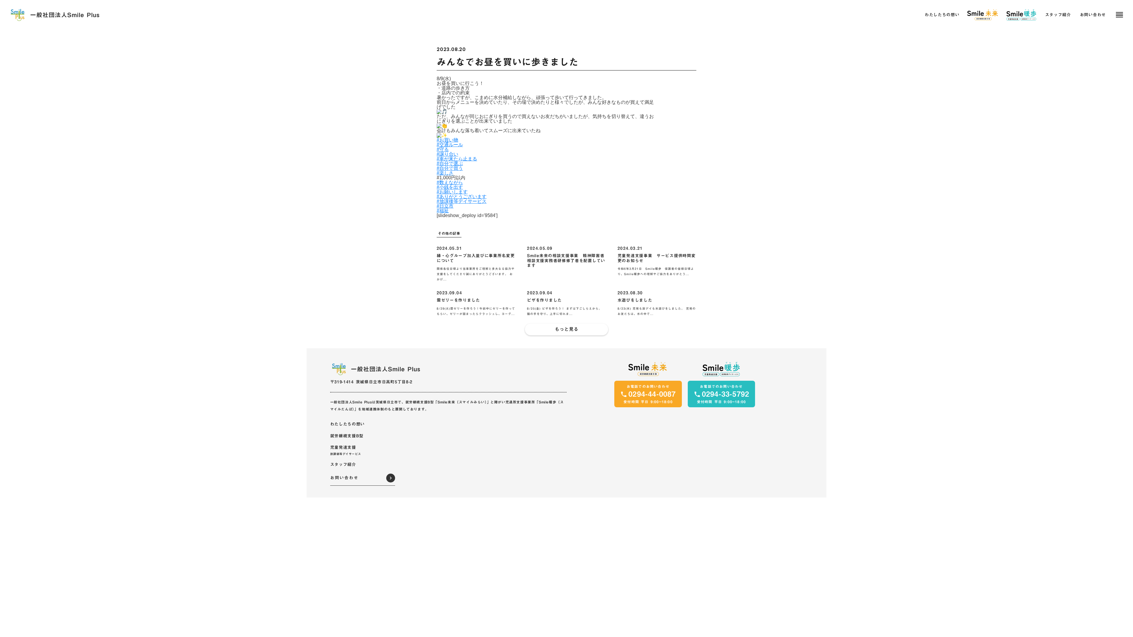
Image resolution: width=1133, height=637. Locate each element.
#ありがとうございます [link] (462, 196)
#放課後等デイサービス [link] (462, 201)
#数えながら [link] (450, 182)
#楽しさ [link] (445, 172)
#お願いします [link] (452, 191)
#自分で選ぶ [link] (450, 163)
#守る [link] (443, 149)
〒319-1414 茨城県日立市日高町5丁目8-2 (371, 382)
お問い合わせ (1093, 15)
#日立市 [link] (445, 205)
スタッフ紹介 (343, 465)
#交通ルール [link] (450, 144)
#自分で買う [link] (450, 168)
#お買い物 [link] (447, 139)
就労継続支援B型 (347, 436)
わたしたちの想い (347, 424)
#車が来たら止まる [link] (457, 158)
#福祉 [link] (443, 210)
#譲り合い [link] (447, 154)
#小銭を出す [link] (450, 187)
